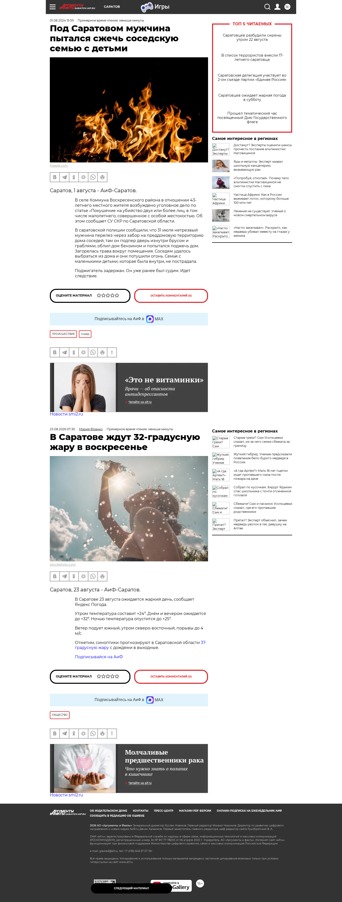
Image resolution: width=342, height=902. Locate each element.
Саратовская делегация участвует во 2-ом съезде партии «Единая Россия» (252, 77)
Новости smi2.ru (66, 414)
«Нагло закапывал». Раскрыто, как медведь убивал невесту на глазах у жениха (262, 232)
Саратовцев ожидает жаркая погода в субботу (252, 97)
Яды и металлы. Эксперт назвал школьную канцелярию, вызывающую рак (258, 165)
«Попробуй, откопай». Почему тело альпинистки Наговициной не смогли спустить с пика (261, 182)
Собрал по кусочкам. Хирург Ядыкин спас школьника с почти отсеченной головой (263, 491)
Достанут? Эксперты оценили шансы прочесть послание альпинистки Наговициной (263, 149)
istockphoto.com (63, 564)
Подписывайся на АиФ (99, 656)
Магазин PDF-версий (195, 810)
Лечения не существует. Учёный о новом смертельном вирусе (260, 213)
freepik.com (59, 165)
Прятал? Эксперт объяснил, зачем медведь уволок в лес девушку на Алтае (260, 524)
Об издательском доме (108, 810)
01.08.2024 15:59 (62, 20)
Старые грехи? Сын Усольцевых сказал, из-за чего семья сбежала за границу (262, 441)
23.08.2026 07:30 (62, 429)
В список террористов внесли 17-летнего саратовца (252, 57)
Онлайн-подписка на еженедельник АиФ (249, 810)
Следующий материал (131, 888)
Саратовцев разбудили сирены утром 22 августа (252, 37)
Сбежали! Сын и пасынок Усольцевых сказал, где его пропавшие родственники (263, 508)
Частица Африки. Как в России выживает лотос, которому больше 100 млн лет (261, 198)
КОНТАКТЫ (140, 810)
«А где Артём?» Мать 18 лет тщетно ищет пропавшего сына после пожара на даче (261, 475)
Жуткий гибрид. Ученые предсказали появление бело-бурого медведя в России (263, 458)
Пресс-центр (163, 810)
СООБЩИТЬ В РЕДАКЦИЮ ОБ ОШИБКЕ (117, 815)
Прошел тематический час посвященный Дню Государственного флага (252, 117)
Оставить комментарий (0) (171, 295)
